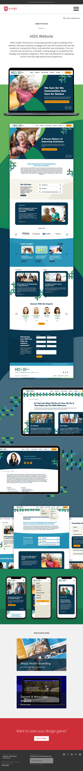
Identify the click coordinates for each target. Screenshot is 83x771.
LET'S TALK (41, 738)
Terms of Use (6, 758)
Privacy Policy (13, 756)
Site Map (5, 756)
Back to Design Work (73, 18)
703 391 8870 (5, 765)
